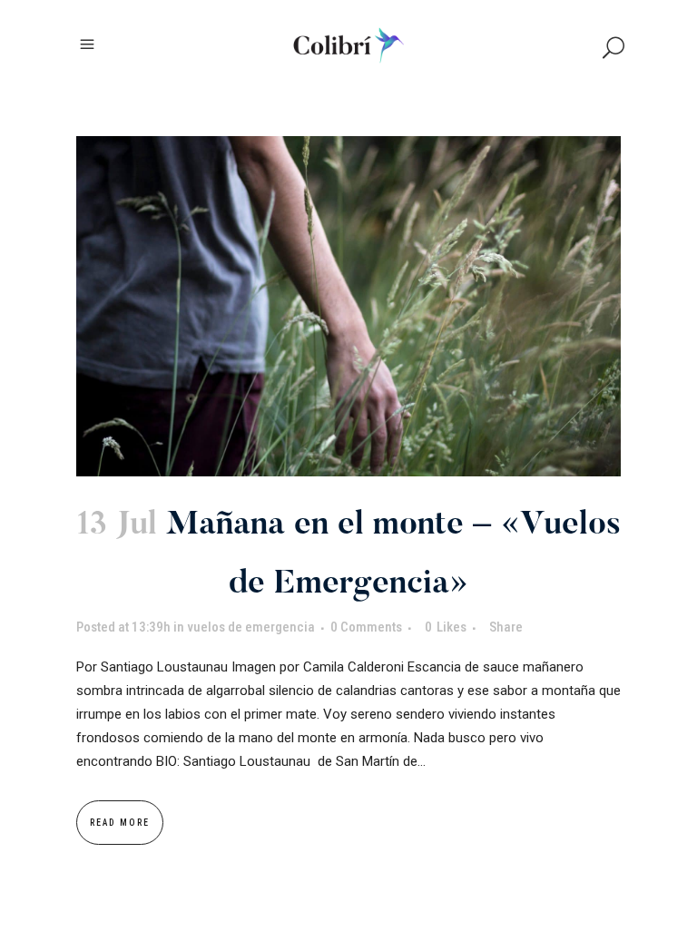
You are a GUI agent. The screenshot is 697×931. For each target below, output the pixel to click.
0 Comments (366, 627)
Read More (120, 823)
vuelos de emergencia (251, 627)
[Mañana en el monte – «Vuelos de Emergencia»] (348, 306)
